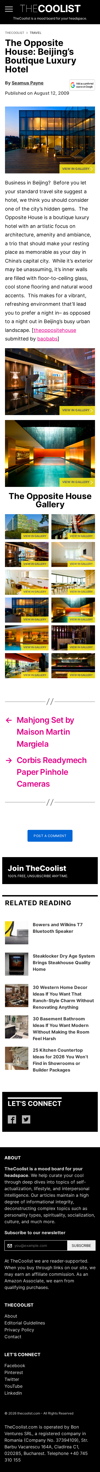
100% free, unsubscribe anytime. (38, 876)
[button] (50, 140)
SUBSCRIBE (81, 1245)
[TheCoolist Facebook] (12, 1119)
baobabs (47, 339)
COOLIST (50, 8)
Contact (12, 1336)
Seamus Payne (28, 83)
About (10, 1316)
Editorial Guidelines (24, 1323)
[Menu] (9, 9)
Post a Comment (50, 836)
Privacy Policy (19, 1329)
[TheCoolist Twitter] (26, 1119)
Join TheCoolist (37, 868)
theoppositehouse (55, 330)
